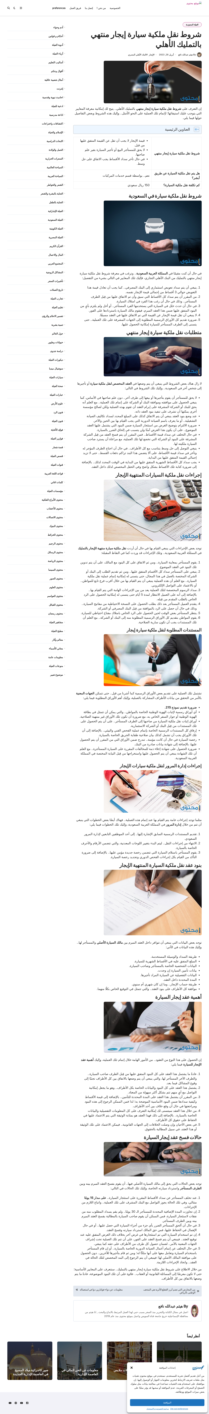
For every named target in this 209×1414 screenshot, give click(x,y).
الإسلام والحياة (55, 132)
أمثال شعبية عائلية (54, 79)
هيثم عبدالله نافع (170, 1306)
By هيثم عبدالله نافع (187, 54)
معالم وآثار (57, 639)
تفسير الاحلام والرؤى (52, 316)
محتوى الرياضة (55, 560)
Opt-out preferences (179, 1409)
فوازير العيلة (57, 438)
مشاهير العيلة (56, 622)
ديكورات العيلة (56, 359)
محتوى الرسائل (55, 552)
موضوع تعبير (56, 674)
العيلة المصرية (56, 237)
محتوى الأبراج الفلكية (52, 499)
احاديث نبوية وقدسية (52, 97)
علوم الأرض (57, 403)
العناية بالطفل (56, 202)
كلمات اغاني (57, 482)
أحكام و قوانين (56, 36)
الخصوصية (115, 8)
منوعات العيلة (56, 665)
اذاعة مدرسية (56, 114)
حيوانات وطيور (55, 342)
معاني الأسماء (56, 648)
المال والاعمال (55, 254)
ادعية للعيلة (57, 106)
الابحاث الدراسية (55, 141)
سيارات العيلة (56, 377)
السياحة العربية (55, 176)
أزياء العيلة (57, 53)
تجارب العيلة (56, 298)
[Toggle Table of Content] (195, 129)
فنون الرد (58, 412)
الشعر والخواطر (55, 184)
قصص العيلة (56, 456)
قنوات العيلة (57, 464)
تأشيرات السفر (55, 281)
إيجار (151, 54)
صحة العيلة (57, 386)
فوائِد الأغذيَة (57, 429)
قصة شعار (57, 447)
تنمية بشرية (57, 324)
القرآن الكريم (56, 246)
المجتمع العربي (55, 263)
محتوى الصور (56, 578)
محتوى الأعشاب (55, 508)
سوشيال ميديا (56, 368)
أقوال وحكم (57, 71)
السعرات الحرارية (54, 158)
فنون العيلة (57, 421)
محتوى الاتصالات (54, 517)
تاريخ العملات (56, 289)
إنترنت (60, 88)
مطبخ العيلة (57, 630)
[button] (131, 1367)
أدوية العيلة (57, 44)
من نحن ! (101, 8)
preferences (59, 8)
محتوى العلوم (56, 587)
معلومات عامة (55, 657)
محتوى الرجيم (56, 543)
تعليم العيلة (57, 307)
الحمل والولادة (56, 149)
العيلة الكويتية (56, 228)
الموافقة (167, 1402)
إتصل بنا (89, 8)
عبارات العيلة (56, 394)
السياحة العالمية (55, 167)
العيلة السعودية (192, 24)
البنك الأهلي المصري (137, 54)
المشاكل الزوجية (54, 272)
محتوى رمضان (55, 613)
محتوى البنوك (56, 526)
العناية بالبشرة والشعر (52, 193)
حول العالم (57, 333)
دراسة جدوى (56, 351)
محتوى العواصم (55, 595)
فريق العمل (75, 8)
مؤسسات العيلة (55, 491)
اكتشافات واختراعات (52, 123)
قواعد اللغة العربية (54, 473)
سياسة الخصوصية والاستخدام (158, 1409)
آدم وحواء (58, 27)
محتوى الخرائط (55, 534)
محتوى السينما (55, 569)
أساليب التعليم (56, 62)
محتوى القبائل (56, 604)
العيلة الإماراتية (55, 211)
